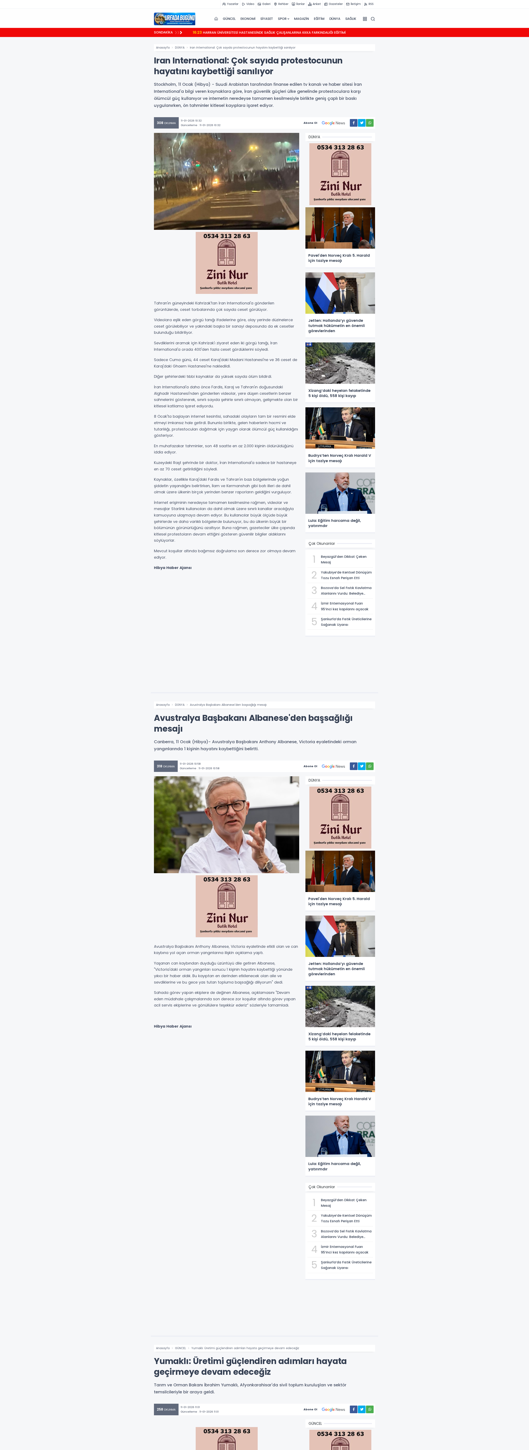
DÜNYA (334, 18)
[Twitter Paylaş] (362, 123)
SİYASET (266, 18)
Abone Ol (310, 123)
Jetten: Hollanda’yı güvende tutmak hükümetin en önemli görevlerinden (258, 32)
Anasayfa (163, 47)
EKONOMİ (248, 18)
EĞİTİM (319, 18)
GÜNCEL (229, 18)
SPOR (282, 18)
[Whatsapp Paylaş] (370, 123)
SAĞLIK (350, 18)
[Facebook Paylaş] (353, 123)
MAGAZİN (301, 18)
